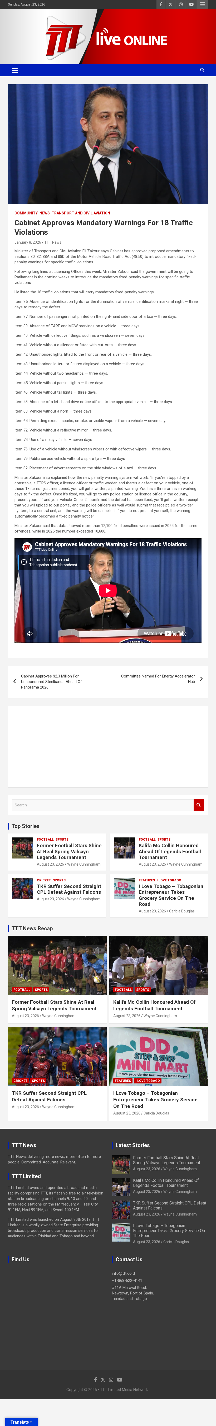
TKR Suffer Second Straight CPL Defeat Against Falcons (69, 889)
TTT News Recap (32, 928)
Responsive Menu (202, 4)
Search (199, 805)
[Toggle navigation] (15, 70)
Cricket (44, 880)
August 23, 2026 (50, 864)
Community (26, 213)
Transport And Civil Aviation (81, 213)
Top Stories (26, 826)
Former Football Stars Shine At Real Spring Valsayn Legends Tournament (69, 851)
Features (147, 880)
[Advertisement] (108, 747)
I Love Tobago (169, 880)
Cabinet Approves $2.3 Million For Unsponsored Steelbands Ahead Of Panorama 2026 (51, 682)
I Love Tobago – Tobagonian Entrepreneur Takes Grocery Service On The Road (171, 895)
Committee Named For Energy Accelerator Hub (158, 679)
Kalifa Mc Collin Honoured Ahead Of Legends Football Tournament (170, 851)
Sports (62, 839)
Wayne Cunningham (84, 864)
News (45, 213)
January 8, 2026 (27, 242)
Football (45, 839)
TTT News (52, 242)
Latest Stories (133, 1145)
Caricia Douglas (182, 911)
